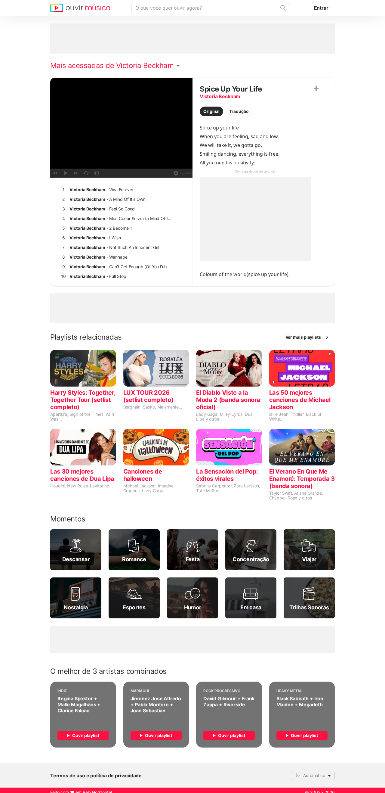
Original (211, 111)
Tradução (238, 111)
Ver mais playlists (303, 337)
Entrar (321, 8)
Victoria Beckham (220, 96)
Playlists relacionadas (86, 337)
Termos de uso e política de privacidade (96, 776)
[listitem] (120, 189)
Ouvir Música (80, 8)
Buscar (282, 8)
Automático (314, 775)
